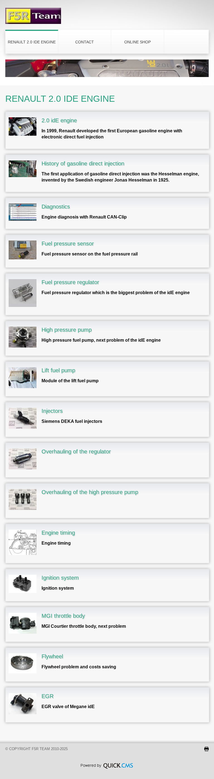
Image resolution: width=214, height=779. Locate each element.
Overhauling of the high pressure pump (90, 492)
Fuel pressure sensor (68, 243)
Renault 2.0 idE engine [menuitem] (32, 42)
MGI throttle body (63, 616)
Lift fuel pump (58, 370)
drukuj (206, 749)
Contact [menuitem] (84, 42)
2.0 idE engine (59, 120)
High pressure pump (67, 330)
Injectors (52, 411)
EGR (48, 696)
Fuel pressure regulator (70, 282)
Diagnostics (56, 207)
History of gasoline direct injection (83, 163)
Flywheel (52, 656)
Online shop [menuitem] (137, 42)
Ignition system (60, 578)
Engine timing (58, 533)
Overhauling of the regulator (76, 451)
